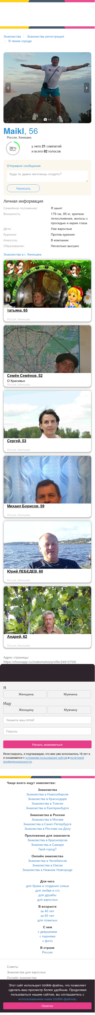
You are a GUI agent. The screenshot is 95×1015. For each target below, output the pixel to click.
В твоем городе (20, 40)
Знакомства (12, 36)
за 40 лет (47, 911)
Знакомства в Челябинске (47, 860)
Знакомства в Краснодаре (47, 798)
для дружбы (47, 895)
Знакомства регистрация (45, 36)
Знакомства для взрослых (26, 972)
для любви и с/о (47, 890)
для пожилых (47, 920)
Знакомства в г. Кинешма (22, 254)
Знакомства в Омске (47, 865)
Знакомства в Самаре (47, 844)
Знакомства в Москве (47, 819)
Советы (12, 966)
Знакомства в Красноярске (47, 840)
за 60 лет (47, 915)
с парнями (47, 936)
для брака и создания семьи (47, 885)
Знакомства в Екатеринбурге (47, 807)
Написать (23, 188)
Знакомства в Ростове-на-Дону (47, 828)
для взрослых (47, 899)
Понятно (47, 1006)
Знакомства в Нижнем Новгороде (47, 869)
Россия (47, 952)
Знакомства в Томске (47, 803)
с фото (47, 940)
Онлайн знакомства (22, 977)
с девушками (47, 931)
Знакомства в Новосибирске (47, 794)
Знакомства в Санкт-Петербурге (47, 824)
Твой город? (47, 849)
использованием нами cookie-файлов (46, 998)
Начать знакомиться (47, 744)
